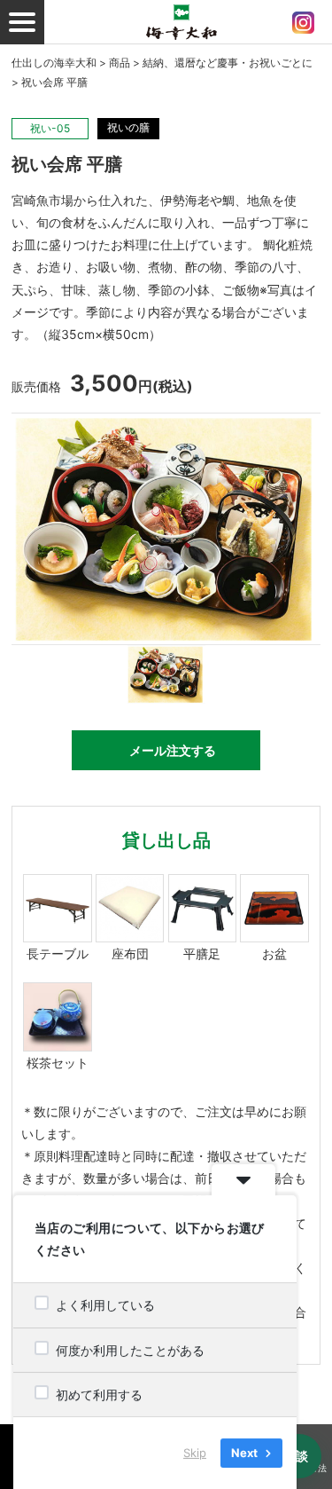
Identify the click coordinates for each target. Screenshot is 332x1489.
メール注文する (172, 750)
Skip (194, 1453)
